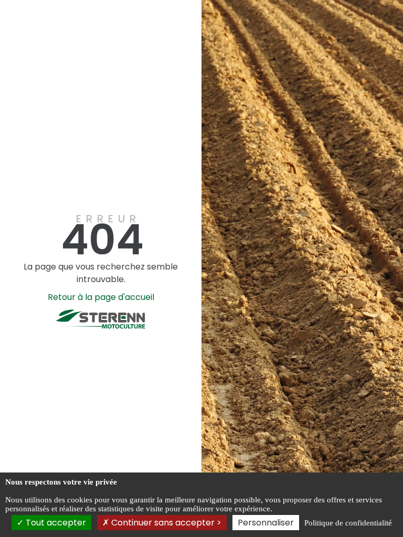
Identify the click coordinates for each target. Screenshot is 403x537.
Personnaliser (266, 523)
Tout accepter (55, 523)
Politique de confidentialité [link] (348, 523)
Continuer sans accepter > (165, 523)
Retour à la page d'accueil (101, 297)
